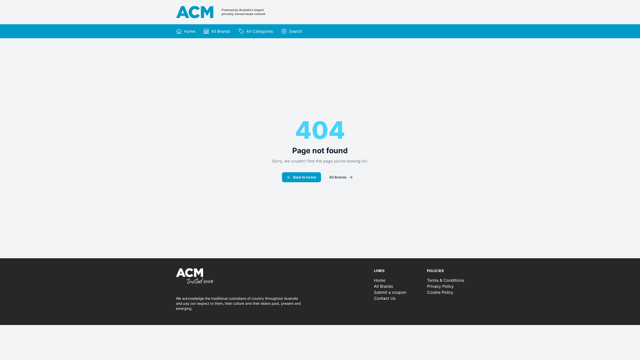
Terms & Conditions (445, 280)
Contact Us (385, 298)
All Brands (338, 177)
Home (379, 280)
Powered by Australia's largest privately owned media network (244, 12)
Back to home (304, 177)
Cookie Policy (440, 292)
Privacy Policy (440, 286)
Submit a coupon (390, 292)
